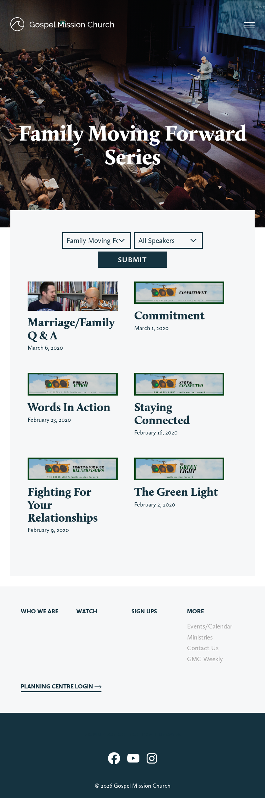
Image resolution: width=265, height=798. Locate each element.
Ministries (200, 637)
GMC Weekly (205, 659)
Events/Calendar (209, 626)
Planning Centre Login (58, 686)
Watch (86, 611)
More (195, 611)
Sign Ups (144, 611)
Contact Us (202, 648)
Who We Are (39, 611)
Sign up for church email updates (133, 735)
